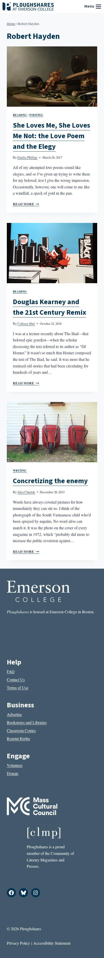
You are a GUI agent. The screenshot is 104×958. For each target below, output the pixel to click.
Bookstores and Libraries (27, 722)
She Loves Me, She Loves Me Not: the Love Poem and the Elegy (51, 136)
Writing (36, 115)
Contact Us (16, 679)
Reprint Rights (18, 738)
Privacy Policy (18, 943)
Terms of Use (17, 687)
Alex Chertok (26, 492)
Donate (12, 773)
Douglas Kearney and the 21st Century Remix (49, 307)
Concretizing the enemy (50, 481)
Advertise (14, 714)
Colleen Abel (26, 323)
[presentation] (52, 76)
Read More (26, 204)
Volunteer (14, 765)
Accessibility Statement (51, 943)
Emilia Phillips (27, 157)
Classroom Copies (21, 730)
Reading (20, 115)
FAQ (11, 671)
